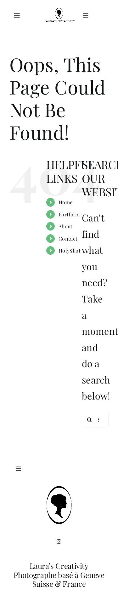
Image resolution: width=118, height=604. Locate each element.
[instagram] (59, 541)
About (66, 226)
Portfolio (69, 214)
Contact (68, 238)
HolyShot (70, 250)
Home (66, 202)
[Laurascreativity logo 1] (59, 11)
